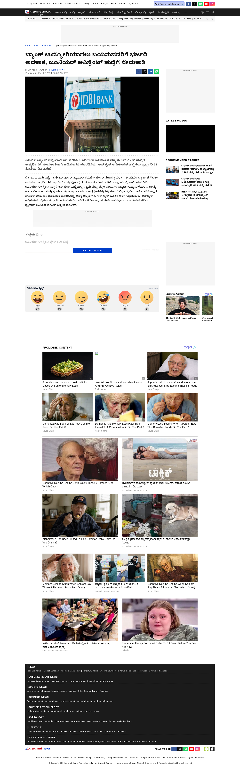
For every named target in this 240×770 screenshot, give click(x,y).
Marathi (122, 3)
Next (212, 19)
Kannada (57, 3)
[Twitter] (194, 4)
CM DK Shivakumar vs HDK (88, 19)
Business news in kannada (40, 701)
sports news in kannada (38, 691)
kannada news (34, 671)
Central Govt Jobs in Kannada (132, 741)
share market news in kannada (70, 701)
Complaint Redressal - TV (152, 757)
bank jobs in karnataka (74, 741)
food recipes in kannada (66, 731)
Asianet (38, 748)
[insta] (212, 4)
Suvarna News (57, 69)
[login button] (203, 12)
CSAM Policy (99, 757)
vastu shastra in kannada (99, 721)
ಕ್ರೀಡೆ (151, 12)
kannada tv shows (104, 681)
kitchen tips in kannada (115, 731)
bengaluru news (90, 671)
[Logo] (39, 12)
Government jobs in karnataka (101, 741)
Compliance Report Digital (180, 757)
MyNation (133, 3)
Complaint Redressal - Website (122, 757)
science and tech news (87, 711)
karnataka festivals (122, 721)
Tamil (95, 3)
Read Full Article (92, 251)
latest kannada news (53, 671)
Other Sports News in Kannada (93, 691)
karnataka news (73, 671)
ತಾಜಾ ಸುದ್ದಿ (61, 12)
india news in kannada (125, 671)
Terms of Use (69, 757)
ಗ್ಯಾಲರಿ (81, 12)
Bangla (104, 3)
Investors (199, 757)
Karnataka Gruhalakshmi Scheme (56, 19)
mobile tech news (65, 711)
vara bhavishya (78, 721)
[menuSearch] (213, 12)
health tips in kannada (91, 731)
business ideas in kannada (99, 701)
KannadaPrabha (72, 3)
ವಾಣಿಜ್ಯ (176, 12)
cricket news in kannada (64, 691)
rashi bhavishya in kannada (40, 721)
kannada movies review (62, 681)
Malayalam (32, 3)
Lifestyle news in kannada (40, 731)
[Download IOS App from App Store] (212, 749)
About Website (43, 757)
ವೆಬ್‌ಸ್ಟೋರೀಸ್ (124, 12)
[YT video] (206, 4)
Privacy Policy (84, 757)
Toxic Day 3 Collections (155, 19)
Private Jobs (55, 741)
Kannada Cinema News (38, 681)
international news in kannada (152, 671)
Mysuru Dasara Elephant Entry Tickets (122, 19)
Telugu (86, 3)
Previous (207, 19)
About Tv (57, 757)
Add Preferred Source (167, 4)
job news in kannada (37, 741)
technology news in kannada (41, 711)
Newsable (45, 3)
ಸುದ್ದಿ (72, 12)
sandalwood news (85, 681)
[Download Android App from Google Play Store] (206, 749)
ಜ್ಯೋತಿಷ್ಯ (108, 12)
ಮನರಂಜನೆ (94, 12)
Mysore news (106, 671)
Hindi (113, 3)
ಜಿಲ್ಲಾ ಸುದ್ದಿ (140, 12)
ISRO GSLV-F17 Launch (180, 19)
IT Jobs (152, 741)
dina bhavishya (62, 721)
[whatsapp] (200, 4)
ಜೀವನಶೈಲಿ (163, 12)
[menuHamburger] (207, 12)
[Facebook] (188, 4)
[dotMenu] (186, 12)
